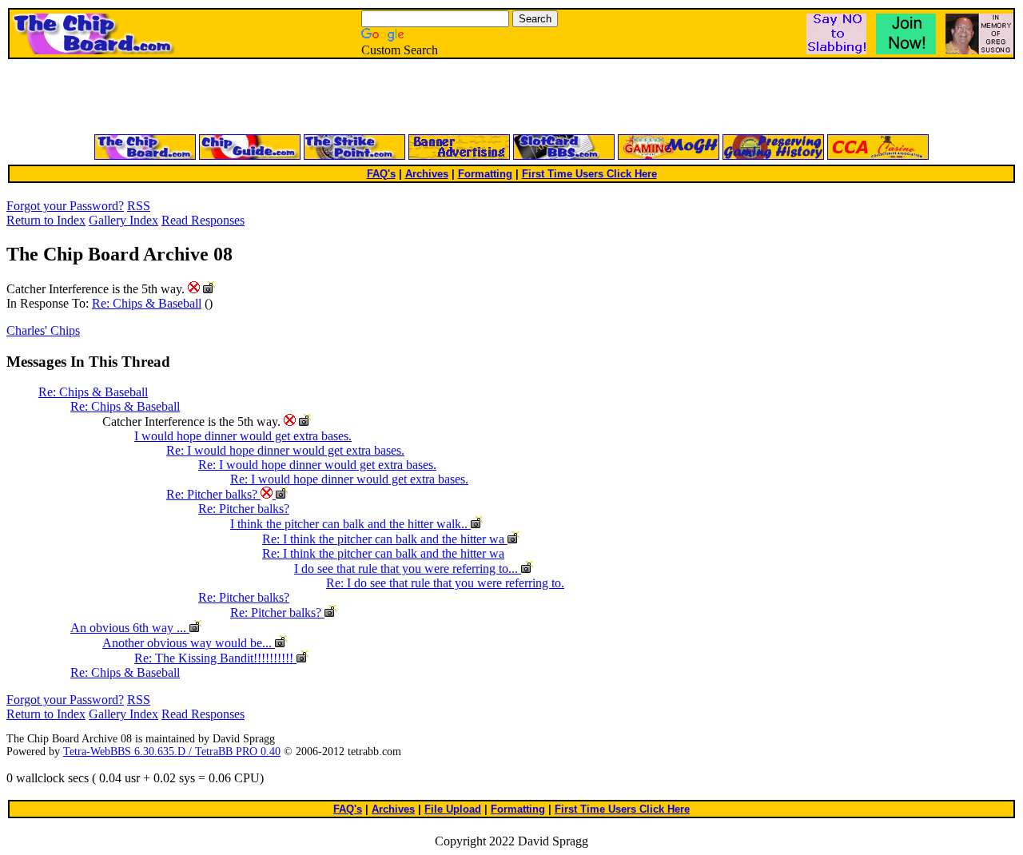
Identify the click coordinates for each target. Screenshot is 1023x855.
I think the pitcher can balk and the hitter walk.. (350, 524)
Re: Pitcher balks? (213, 494)
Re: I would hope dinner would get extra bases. (285, 450)
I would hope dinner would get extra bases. (243, 436)
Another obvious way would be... (188, 643)
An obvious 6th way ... (129, 627)
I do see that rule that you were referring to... (407, 568)
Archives (426, 174)
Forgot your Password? (65, 206)
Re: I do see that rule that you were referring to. (445, 583)
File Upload (452, 809)
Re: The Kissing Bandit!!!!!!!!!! (215, 658)
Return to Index (46, 220)
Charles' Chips (43, 330)
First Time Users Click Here (589, 174)
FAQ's (381, 174)
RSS (138, 206)
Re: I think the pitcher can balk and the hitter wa (385, 539)
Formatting (485, 174)
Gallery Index (123, 220)
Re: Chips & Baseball (146, 303)
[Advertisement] (319, 97)
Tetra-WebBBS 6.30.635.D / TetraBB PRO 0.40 (172, 752)
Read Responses (203, 220)
